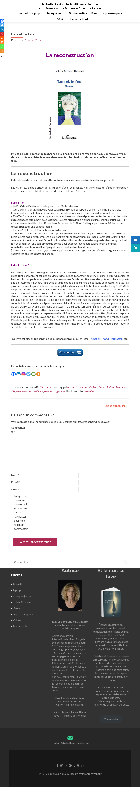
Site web (16, 489)
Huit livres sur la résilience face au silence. (70, 8)
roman (48, 391)
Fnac (104, 338)
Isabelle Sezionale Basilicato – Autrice (70, 4)
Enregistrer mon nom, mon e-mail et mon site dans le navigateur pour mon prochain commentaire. (21, 514)
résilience (38, 391)
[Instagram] (23, 374)
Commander (111, 719)
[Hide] (1, 56)
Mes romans (46, 387)
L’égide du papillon (116, 405)
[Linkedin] (18, 374)
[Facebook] (13, 374)
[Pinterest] (2, 34)
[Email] (33, 374)
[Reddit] (2, 38)
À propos (37, 13)
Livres (94, 13)
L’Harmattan (115, 338)
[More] (38, 374)
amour (71, 387)
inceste (88, 387)
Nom (15, 475)
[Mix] (2, 42)
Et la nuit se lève (77, 13)
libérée (110, 387)
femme (79, 387)
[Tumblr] (74, 765)
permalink (89, 391)
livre (117, 387)
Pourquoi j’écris (56, 13)
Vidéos (61, 19)
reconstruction (24, 391)
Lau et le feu (99, 387)
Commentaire (18, 429)
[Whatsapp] (2, 46)
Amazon (95, 338)
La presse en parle (112, 13)
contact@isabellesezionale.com (70, 743)
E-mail (15, 482)
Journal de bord (78, 19)
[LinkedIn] (66, 765)
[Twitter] (28, 374)
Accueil (23, 13)
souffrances (59, 391)
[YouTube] (78, 765)
